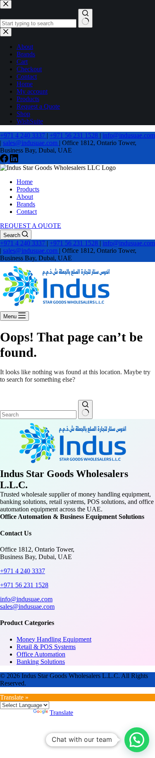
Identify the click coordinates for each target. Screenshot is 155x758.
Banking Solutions (41, 661)
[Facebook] (5, 160)
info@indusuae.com (129, 135)
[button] (136, 739)
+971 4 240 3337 (23, 135)
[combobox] (38, 414)
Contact (27, 211)
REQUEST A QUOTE (30, 225)
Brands (26, 204)
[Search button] (85, 409)
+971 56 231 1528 (75, 135)
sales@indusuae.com (31, 142)
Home (25, 181)
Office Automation (41, 654)
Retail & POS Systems (46, 646)
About (25, 196)
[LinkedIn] (14, 160)
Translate (61, 712)
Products (28, 189)
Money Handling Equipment (54, 639)
